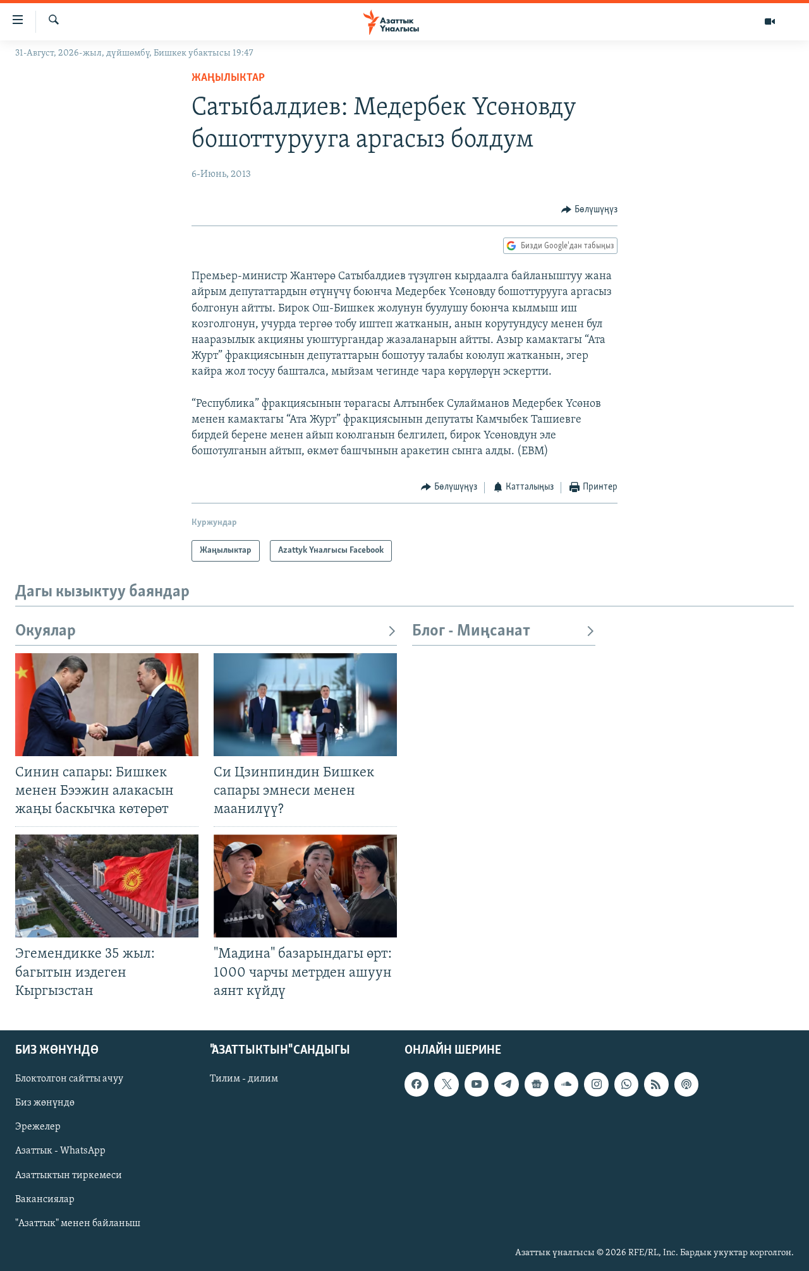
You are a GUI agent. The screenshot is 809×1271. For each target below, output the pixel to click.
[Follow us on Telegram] (506, 1084)
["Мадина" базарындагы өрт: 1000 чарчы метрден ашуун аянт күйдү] (305, 885)
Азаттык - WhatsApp (60, 1151)
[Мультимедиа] (770, 21)
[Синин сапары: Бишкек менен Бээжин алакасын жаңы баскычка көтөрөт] (106, 704)
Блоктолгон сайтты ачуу (69, 1079)
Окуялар (45, 631)
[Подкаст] (686, 1084)
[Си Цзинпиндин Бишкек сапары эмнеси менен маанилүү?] (305, 704)
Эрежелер (38, 1127)
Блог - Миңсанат (471, 631)
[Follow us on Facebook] (416, 1084)
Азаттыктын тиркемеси (68, 1175)
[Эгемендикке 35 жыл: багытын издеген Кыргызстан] (106, 885)
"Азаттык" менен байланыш (77, 1223)
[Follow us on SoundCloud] (566, 1084)
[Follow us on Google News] (537, 1084)
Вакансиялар (45, 1199)
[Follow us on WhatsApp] (626, 1084)
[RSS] (656, 1084)
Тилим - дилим (244, 1079)
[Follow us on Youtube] (477, 1084)
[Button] (589, 210)
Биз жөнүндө (45, 1103)
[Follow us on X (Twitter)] (446, 1084)
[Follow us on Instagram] (596, 1084)
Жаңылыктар (228, 78)
